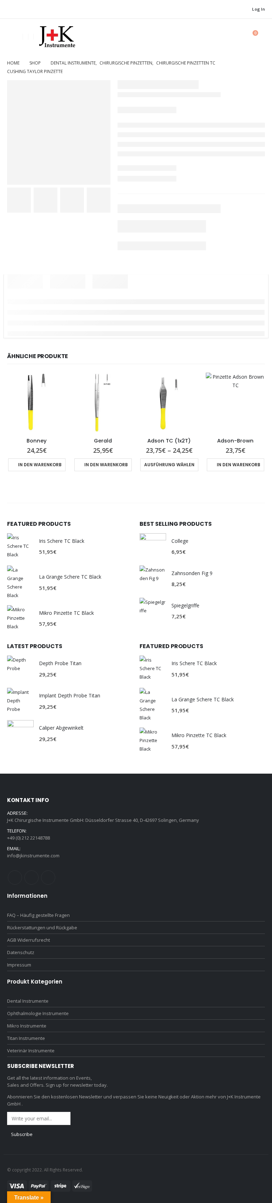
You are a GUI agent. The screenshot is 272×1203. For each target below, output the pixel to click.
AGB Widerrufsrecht (28, 940)
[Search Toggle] (234, 36)
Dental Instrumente (28, 1001)
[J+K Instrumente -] (57, 37)
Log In (258, 9)
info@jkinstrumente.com (33, 855)
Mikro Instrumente (26, 1026)
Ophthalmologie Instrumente (38, 1013)
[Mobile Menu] (12, 36)
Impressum (19, 965)
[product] (36, 402)
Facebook (15, 877)
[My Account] (218, 36)
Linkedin (48, 877)
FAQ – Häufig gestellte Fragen (38, 915)
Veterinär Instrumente (31, 1050)
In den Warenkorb (40, 465)
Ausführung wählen (169, 465)
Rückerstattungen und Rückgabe (42, 927)
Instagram (31, 877)
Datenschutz (20, 952)
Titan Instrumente (26, 1038)
